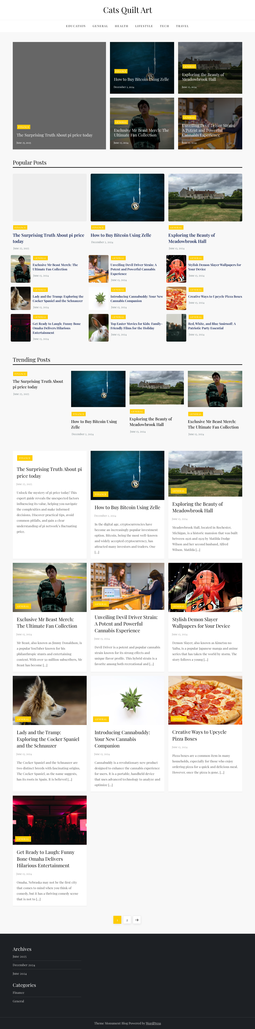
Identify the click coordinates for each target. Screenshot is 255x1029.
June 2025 (19, 956)
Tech (164, 26)
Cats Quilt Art (127, 9)
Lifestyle (144, 26)
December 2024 (24, 965)
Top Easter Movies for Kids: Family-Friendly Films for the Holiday (137, 326)
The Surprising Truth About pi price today (55, 134)
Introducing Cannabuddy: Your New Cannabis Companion (137, 298)
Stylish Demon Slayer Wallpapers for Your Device (201, 622)
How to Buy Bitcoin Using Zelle (141, 79)
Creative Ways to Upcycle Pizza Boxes (215, 296)
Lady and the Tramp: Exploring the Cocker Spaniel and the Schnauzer (58, 298)
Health (121, 26)
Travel (182, 26)
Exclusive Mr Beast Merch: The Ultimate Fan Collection (141, 132)
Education (76, 26)
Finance (23, 127)
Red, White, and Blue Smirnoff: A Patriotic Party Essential (212, 326)
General (100, 26)
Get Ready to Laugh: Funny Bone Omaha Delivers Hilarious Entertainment (57, 328)
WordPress (153, 1023)
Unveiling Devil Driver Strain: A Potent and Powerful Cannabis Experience (208, 130)
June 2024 (20, 973)
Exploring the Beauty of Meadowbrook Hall (203, 77)
